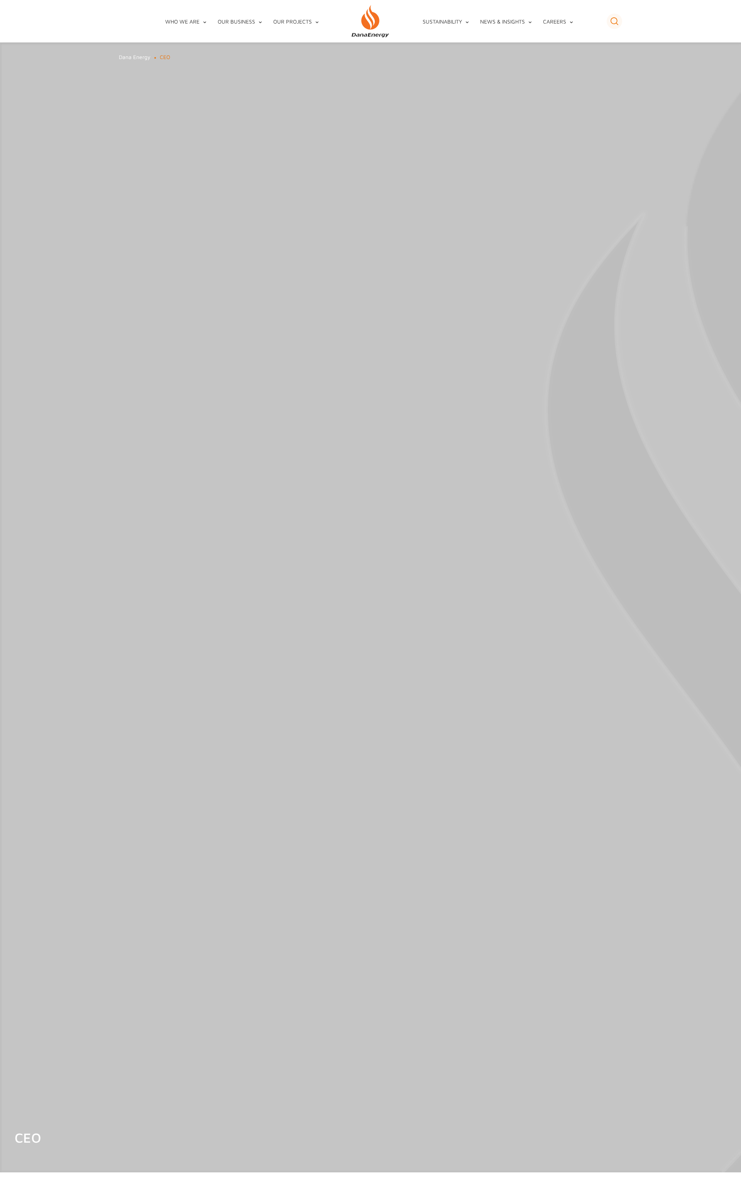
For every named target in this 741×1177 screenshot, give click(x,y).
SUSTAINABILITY (442, 21)
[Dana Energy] (370, 21)
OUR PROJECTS (292, 21)
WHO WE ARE (182, 21)
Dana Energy (135, 57)
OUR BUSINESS (236, 21)
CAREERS (554, 21)
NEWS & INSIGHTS (502, 21)
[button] (614, 21)
